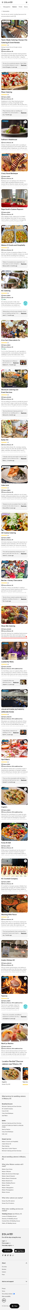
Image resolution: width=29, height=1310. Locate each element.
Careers (4, 1272)
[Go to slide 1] (13, 36)
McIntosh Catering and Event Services (11, 1106)
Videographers (6, 6)
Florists (20, 6)
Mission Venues (6, 1192)
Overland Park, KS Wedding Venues (11, 1221)
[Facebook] (3, 1255)
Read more (23, 65)
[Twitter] (8, 1255)
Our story (4, 1266)
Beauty (26, 6)
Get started (7, 1250)
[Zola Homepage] (8, 2)
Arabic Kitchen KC (6, 1143)
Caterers (14, 6)
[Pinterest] (5, 1255)
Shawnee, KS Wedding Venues (9, 1218)
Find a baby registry (7, 1245)
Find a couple (5, 1243)
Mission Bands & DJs (7, 1180)
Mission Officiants (6, 1171)
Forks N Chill (5, 1111)
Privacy (3, 1288)
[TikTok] (13, 1255)
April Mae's (5, 1115)
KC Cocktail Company (7, 1108)
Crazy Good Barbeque (7, 1113)
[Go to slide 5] (17, 88)
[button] (25, 22)
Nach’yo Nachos (6, 1129)
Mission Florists (6, 1185)
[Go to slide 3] (15, 36)
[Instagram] (10, 1255)
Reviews (4, 1269)
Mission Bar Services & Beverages (10, 1173)
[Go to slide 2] (14, 36)
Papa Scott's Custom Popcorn (9, 1148)
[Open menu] (3, 2)
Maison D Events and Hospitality (10, 1141)
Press (3, 1274)
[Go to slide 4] (15, 88)
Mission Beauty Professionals (9, 1178)
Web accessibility (6, 1296)
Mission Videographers (7, 1187)
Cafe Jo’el (4, 1134)
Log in (3, 1241)
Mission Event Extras (7, 1169)
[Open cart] (26, 2)
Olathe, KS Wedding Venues (9, 1223)
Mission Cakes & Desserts (8, 1176)
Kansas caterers (6, 11)
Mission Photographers (7, 1190)
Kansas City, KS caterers (8, 1203)
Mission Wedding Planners (8, 1183)
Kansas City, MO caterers (8, 1201)
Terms (3, 1291)
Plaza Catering (5, 1146)
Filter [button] (15, 1306)
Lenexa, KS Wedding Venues (9, 1216)
